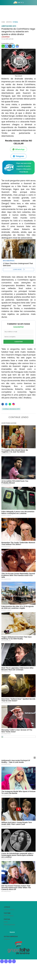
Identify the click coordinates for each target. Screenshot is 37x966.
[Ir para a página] (18, 2)
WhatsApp (19, 149)
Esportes (9, 22)
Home (3, 22)
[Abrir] (1, 3)
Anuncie (12, 932)
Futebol (15, 22)
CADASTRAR (18, 342)
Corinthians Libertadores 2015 (11, 409)
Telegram (20, 156)
